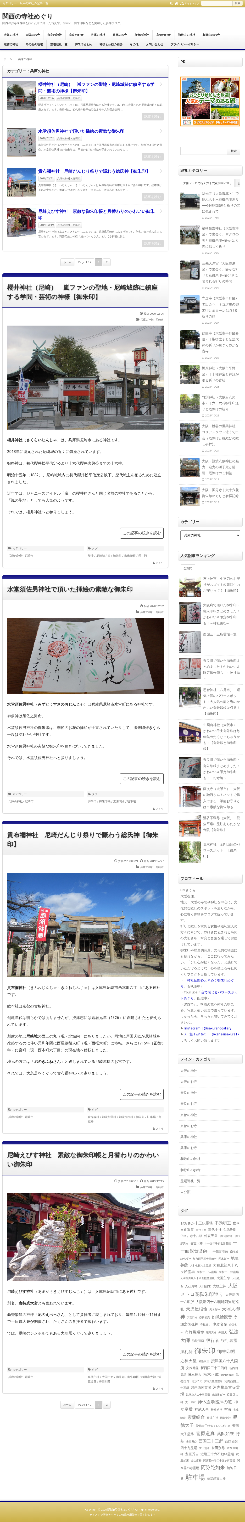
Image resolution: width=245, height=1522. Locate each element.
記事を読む (152, 117)
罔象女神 (225, 1417)
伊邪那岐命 (226, 1236)
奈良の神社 (54, 34)
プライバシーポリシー (185, 44)
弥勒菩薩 (198, 1341)
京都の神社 (141, 34)
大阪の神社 (11, 34)
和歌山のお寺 (211, 34)
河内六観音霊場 (213, 1381)
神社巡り (216, 1409)
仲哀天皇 (210, 1236)
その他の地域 (34, 44)
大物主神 (219, 1286)
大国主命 (107, 1377)
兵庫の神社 (98, 34)
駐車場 (131, 801)
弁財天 (222, 1332)
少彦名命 (220, 1324)
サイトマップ (192, 3)
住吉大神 (196, 1243)
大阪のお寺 (33, 34)
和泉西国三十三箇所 (205, 1258)
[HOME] (176, 3)
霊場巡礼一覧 (58, 44)
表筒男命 (191, 1441)
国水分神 (223, 1258)
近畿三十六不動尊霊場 (217, 1454)
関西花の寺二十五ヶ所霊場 (219, 1460)
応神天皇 (188, 1360)
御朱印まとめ (83, 44)
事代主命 (201, 1229)
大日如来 (205, 1286)
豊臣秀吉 (192, 1454)
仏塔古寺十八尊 (191, 1236)
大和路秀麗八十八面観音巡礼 (197, 1278)
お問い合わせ (154, 44)
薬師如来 (225, 1433)
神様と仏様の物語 (111, 44)
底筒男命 (211, 1332)
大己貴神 (191, 1286)
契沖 (91, 555)
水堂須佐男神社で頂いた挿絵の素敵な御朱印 (81, 131)
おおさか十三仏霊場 (196, 1223)
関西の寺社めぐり (27, 16)
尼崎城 (100, 555)
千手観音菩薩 (219, 1251)
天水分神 (214, 1309)
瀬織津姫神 (218, 1394)
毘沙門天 (197, 1381)
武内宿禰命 (227, 1375)
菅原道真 (205, 1433)
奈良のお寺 (76, 34)
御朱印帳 (130, 555)
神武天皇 (202, 1409)
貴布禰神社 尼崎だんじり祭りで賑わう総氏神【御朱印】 (94, 171)
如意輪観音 (222, 1317)
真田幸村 (190, 1402)
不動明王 (223, 1223)
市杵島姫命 (194, 1332)
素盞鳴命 (119, 801)
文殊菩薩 (192, 1368)
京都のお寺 (163, 34)
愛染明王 (204, 1361)
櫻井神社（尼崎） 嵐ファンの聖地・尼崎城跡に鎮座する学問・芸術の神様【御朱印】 (96, 87)
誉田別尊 (105, 1381)
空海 (227, 1409)
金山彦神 (196, 1460)
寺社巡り (205, 1324)
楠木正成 (211, 1374)
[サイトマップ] (182, 3)
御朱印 (117, 555)
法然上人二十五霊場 (198, 1394)
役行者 (212, 1340)
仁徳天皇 (229, 1229)
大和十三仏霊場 (207, 1272)
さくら (160, 562)
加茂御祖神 (126, 1117)
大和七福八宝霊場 (200, 1265)
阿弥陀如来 (213, 1467)
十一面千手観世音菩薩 (218, 1243)
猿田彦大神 (148, 1377)
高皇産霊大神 (216, 1478)
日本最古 (194, 1375)
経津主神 (212, 1417)
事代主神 (93, 1377)
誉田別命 (204, 1448)
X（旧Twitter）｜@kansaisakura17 (211, 1034)
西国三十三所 (211, 1441)
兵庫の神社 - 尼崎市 (68, 98)
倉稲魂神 (93, 1117)
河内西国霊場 (201, 1387)
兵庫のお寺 (120, 34)
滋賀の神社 (11, 44)
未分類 (185, 1192)
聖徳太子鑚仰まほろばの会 (213, 1426)
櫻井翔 (142, 555)
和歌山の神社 (186, 34)
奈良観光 (204, 1317)
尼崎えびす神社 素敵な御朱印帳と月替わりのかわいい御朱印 (96, 214)
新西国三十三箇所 (213, 1368)
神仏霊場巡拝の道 (215, 1401)
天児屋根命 (196, 1308)
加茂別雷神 (109, 1117)
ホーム (67, 262)
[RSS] (171, 3)
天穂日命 (192, 1317)
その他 (134, 44)
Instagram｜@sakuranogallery (207, 1028)
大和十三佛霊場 (229, 1272)
